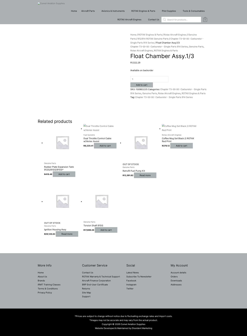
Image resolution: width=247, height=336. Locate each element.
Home (74, 11)
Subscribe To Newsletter (139, 276)
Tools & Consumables (194, 11)
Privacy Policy (45, 292)
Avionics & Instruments (113, 11)
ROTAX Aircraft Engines (129, 19)
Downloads (176, 280)
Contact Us (153, 19)
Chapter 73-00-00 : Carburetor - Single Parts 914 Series (159, 46)
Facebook (131, 280)
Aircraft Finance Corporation (96, 280)
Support (86, 296)
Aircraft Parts (88, 11)
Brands (41, 280)
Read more (145, 175)
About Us (42, 276)
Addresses (176, 284)
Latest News (132, 272)
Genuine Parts (196, 46)
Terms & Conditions (48, 288)
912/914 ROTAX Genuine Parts (153, 38)
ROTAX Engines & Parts (143, 11)
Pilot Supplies (169, 11)
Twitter (130, 288)
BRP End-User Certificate (95, 284)
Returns (86, 288)
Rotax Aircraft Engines (175, 34)
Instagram (131, 284)
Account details (178, 272)
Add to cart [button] (64, 174)
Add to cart (141, 85)
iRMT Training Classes (49, 284)
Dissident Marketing (142, 328)
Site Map (86, 292)
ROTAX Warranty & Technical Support (101, 276)
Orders (174, 276)
